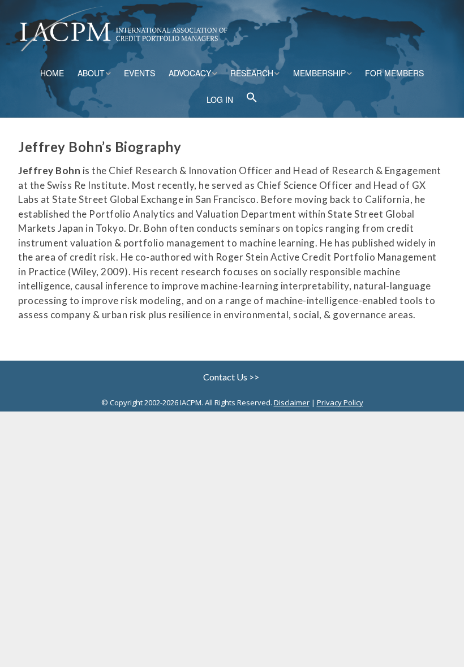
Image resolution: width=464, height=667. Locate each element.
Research (251, 73)
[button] (251, 98)
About (91, 73)
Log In (220, 99)
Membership (319, 73)
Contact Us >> (232, 376)
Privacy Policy (340, 402)
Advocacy (190, 73)
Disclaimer (292, 402)
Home (52, 73)
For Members (394, 73)
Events (139, 73)
